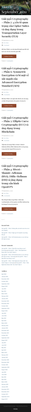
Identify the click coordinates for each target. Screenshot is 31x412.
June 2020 (4, 374)
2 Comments (6, 94)
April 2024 (4, 274)
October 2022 (5, 306)
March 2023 (4, 293)
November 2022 (5, 303)
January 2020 (5, 387)
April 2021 (4, 350)
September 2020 (5, 367)
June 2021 (4, 345)
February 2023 (5, 296)
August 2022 (4, 310)
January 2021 (5, 357)
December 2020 (5, 360)
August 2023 (4, 286)
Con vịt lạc (6, 42)
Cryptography (10, 60)
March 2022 (4, 323)
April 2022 (4, 320)
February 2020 (5, 384)
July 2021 (4, 342)
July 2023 (4, 288)
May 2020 (4, 377)
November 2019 (5, 391)
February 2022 (5, 325)
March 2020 (4, 382)
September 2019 (5, 396)
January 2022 (5, 328)
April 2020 (4, 379)
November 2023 (5, 279)
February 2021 (5, 355)
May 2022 (4, 318)
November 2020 (5, 362)
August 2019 (4, 399)
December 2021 (5, 330)
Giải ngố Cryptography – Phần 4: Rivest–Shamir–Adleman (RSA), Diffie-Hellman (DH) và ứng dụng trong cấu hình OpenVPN (15, 176)
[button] (27, 3)
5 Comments (6, 195)
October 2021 (5, 335)
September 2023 (5, 284)
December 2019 (5, 389)
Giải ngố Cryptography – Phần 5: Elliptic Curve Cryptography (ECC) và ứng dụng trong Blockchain (15, 124)
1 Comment (6, 45)
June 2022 (4, 315)
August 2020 (4, 369)
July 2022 (4, 313)
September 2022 (5, 308)
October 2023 (5, 281)
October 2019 (5, 394)
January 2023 (5, 298)
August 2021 (4, 340)
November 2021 (5, 333)
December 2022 (5, 301)
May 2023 (4, 291)
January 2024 (5, 276)
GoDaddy (15, 409)
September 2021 (5, 338)
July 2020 (4, 372)
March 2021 (4, 352)
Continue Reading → (9, 56)
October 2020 (5, 364)
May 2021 (4, 347)
